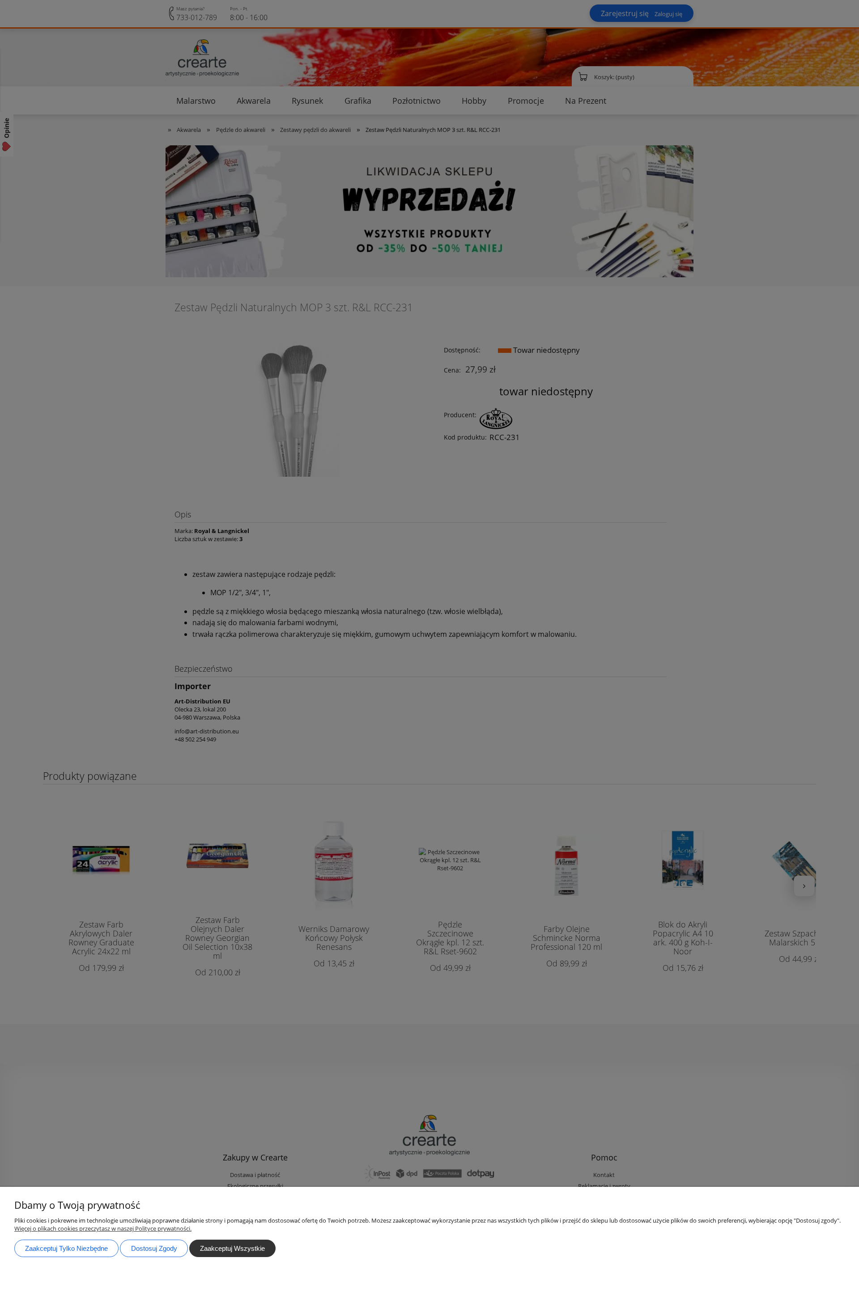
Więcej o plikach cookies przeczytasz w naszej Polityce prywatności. (102, 1228)
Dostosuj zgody (154, 1248)
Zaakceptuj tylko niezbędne (66, 1248)
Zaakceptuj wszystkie (232, 1248)
